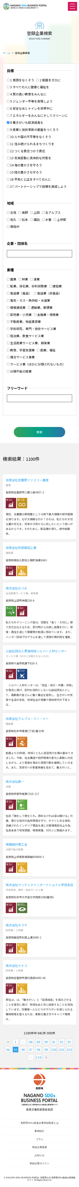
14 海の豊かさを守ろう (25, 165)
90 (46, 1042)
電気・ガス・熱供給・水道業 (29, 300)
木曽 (47, 219)
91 (54, 1042)
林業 (24, 279)
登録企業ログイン (39, 1163)
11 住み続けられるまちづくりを (31, 143)
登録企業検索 (39, 1147)
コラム (39, 1139)
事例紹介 (39, 1131)
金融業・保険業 (47, 314)
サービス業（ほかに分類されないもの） (37, 364)
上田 (36, 212)
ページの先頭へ (72, 1180)
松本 (24, 219)
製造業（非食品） (49, 293)
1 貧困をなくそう (21, 80)
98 (38, 1049)
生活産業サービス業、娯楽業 (29, 343)
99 (46, 1049)
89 (38, 1042)
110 (38, 1057)
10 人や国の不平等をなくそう (30, 136)
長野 (24, 212)
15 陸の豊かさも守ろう (25, 172)
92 (61, 1042)
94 (8, 1049)
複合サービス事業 (22, 357)
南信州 (14, 226)
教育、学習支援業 (22, 350)
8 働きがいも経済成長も (26, 122)
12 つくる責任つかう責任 (27, 151)
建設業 (57, 286)
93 (69, 1042)
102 (69, 1049)
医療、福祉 (48, 350)
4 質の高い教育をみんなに (27, 94)
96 (23, 1049)
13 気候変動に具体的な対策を (30, 158)
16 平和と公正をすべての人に (30, 179)
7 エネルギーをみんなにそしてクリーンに (38, 115)
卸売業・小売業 (20, 314)
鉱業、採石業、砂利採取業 (28, 286)
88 (31, 1042)
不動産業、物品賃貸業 (25, 321)
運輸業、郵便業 (41, 307)
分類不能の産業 (20, 371)
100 (54, 1049)
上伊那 (61, 219)
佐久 (12, 219)
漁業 (36, 279)
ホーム (6, 53)
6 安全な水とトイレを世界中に (31, 108)
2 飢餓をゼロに (50, 80)
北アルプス (52, 212)
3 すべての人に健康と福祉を (29, 87)
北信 (12, 212)
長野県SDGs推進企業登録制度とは (40, 1122)
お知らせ (39, 1155)
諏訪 (36, 219)
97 (31, 1049)
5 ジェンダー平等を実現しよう (31, 101)
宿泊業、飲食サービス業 (26, 335)
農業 (12, 279)
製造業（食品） (20, 293)
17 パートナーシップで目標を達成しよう (38, 186)
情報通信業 (17, 307)
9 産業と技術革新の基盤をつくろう (34, 129)
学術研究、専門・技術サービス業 (32, 328)
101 (61, 1049)
